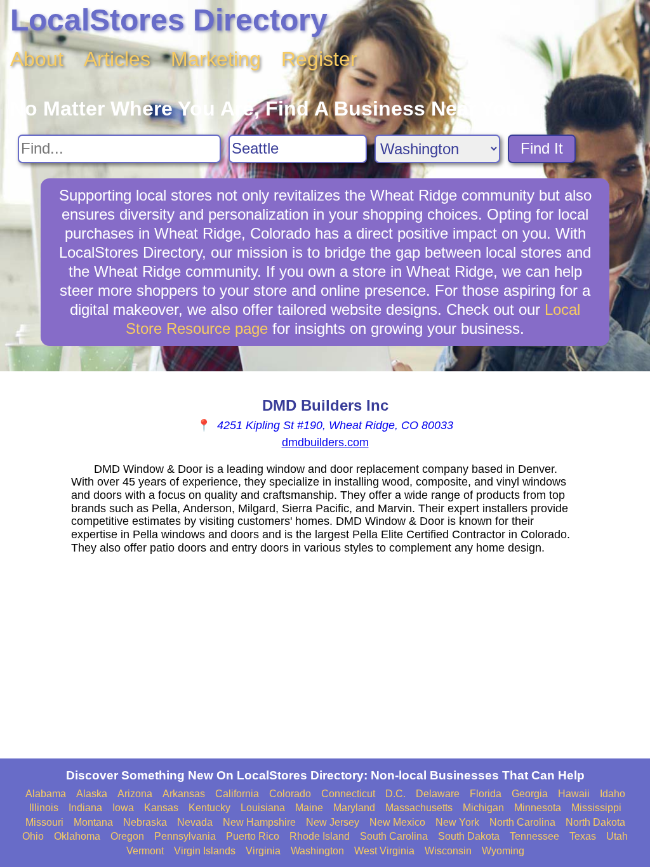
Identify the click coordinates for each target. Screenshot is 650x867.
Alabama (45, 793)
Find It (542, 148)
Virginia (263, 850)
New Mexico (397, 822)
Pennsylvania (185, 836)
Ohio (33, 836)
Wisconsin (448, 850)
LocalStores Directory (169, 20)
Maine (309, 807)
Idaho (612, 793)
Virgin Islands (204, 850)
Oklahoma (77, 836)
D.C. (395, 793)
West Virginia (384, 850)
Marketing (216, 59)
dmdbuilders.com (325, 442)
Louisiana (263, 807)
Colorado (290, 793)
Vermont (145, 850)
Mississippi (596, 807)
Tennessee (534, 836)
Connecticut (348, 793)
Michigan (483, 807)
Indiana (85, 807)
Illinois (43, 807)
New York (457, 822)
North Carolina (522, 822)
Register (319, 59)
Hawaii (574, 793)
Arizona (134, 793)
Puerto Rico (252, 836)
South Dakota (469, 836)
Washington (317, 850)
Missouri (44, 822)
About (36, 59)
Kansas (161, 807)
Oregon (127, 836)
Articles (117, 59)
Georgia (530, 793)
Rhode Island (319, 836)
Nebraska (145, 822)
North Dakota (595, 822)
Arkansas (183, 793)
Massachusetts (419, 807)
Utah (617, 836)
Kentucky (209, 807)
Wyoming (503, 850)
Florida (485, 793)
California (237, 793)
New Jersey (332, 822)
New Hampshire (259, 822)
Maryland (354, 807)
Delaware (438, 793)
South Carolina (394, 836)
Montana (93, 822)
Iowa (123, 807)
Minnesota (537, 807)
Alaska (91, 793)
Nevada (195, 822)
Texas (582, 836)
